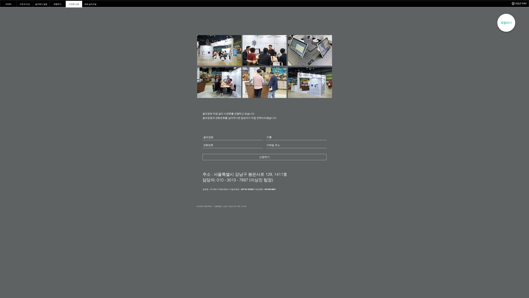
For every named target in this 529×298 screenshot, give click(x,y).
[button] (506, 23)
